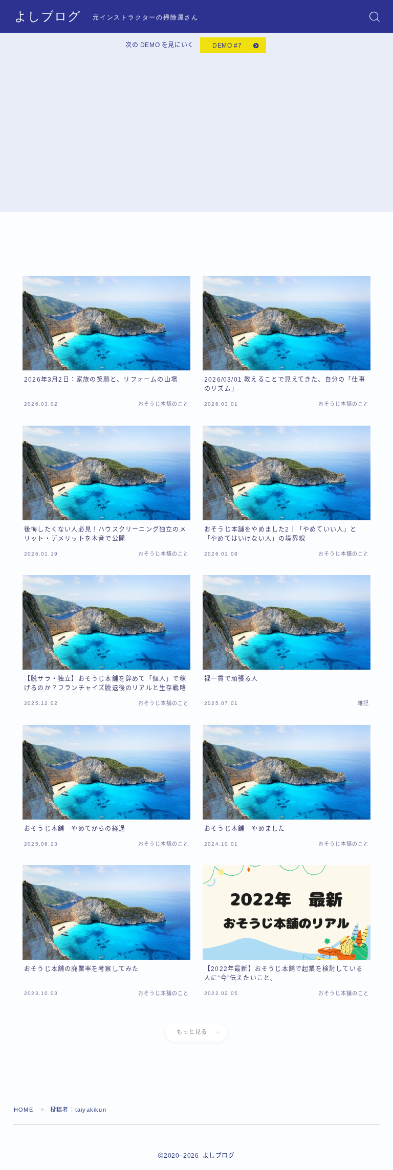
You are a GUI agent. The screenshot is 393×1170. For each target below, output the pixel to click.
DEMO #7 (227, 45)
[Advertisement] (196, 130)
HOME (23, 1110)
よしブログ (47, 16)
